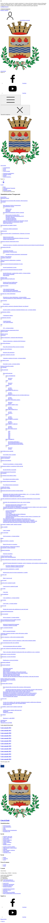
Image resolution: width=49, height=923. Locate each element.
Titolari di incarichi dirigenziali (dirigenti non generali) (11, 269)
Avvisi (4, 859)
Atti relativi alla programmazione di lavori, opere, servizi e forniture (16, 502)
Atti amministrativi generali (8, 206)
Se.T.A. (7, 414)
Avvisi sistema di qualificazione (12, 515)
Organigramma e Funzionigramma (10, 251)
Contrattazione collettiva (5, 312)
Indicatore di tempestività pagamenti (8, 620)
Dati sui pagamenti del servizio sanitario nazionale (11, 619)
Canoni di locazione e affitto (6, 555)
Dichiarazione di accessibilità (9, 892)
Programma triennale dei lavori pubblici (14, 505)
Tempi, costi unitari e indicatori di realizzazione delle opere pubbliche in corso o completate (21, 652)
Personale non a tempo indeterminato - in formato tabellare (15, 297)
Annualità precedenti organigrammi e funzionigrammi (16, 254)
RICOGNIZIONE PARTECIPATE (15, 443)
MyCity (3, 921)
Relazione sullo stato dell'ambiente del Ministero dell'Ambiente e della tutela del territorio (21, 676)
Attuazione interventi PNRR (6, 722)
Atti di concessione (4, 532)
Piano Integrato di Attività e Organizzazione (12, 205)
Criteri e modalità (4, 526)
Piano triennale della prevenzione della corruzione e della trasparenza (17, 687)
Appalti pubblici (6, 841)
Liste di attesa (3, 600)
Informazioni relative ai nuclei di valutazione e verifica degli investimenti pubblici (19, 640)
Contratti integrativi (7, 321)
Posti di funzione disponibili (8, 274)
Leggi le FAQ (6, 883)
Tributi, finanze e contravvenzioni (10, 847)
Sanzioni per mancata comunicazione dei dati (10, 241)
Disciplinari (8, 211)
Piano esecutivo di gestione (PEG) (12, 215)
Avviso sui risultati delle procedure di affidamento (16, 514)
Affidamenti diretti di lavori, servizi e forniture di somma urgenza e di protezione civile (23, 516)
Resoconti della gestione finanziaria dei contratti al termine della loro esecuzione (19, 522)
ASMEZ (7, 385)
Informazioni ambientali (5, 662)
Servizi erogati (3, 580)
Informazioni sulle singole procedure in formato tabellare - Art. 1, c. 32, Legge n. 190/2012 (21, 494)
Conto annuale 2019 (6, 746)
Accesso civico (4, 698)
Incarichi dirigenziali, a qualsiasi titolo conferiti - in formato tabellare (16, 273)
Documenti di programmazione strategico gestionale (13, 212)
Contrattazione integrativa (6, 317)
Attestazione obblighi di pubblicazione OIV (14, 566)
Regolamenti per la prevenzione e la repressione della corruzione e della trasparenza (20, 693)
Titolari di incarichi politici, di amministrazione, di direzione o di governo (15, 233)
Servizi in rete (3, 605)
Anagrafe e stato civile (7, 836)
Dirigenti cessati (4, 277)
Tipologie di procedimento (6, 460)
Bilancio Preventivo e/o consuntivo (10, 544)
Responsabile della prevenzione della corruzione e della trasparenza (16, 691)
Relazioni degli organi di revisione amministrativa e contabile (15, 572)
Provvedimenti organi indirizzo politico (8, 475)
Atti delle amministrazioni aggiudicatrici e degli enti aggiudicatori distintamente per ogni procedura (20, 498)
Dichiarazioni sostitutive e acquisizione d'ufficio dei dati (12, 466)
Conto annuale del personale (8, 289)
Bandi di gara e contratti (5, 488)
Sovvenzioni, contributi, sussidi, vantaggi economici (11, 524)
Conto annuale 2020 (6, 748)
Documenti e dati (6, 831)
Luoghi (4, 864)
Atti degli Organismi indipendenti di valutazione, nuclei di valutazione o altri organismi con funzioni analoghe (25, 563)
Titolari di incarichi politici (8, 237)
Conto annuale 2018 (6, 733)
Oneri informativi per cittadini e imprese (9, 225)
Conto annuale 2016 (6, 741)
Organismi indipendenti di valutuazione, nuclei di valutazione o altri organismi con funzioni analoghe (21, 559)
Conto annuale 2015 (6, 735)
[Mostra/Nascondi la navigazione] (11, 100)
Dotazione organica (7, 190)
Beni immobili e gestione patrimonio (8, 547)
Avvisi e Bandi (9, 513)
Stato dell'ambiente (7, 669)
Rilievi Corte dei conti (7, 578)
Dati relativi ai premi (5, 360)
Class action (3, 588)
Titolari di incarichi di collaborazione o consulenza (11, 260)
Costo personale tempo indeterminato (10, 290)
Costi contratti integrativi (8, 322)
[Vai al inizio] (1, 764)
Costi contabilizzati (4, 594)
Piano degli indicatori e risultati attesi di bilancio (10, 546)
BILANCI (10, 378)
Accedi (2, 184)
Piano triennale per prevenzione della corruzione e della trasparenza (14, 200)
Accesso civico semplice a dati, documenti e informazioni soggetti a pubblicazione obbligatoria (22, 702)
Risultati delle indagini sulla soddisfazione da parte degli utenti (15, 609)
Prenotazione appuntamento (8, 884)
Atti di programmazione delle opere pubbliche (10, 642)
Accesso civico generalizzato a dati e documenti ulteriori (14, 703)
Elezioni (4, 175)
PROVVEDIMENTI (10, 439)
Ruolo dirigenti (6, 275)
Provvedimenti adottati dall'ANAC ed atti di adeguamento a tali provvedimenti (19, 695)
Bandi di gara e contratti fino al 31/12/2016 (11, 495)
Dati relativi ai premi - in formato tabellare (11, 363)
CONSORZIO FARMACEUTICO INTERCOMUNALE (17, 395)
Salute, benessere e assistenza (9, 850)
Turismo (4, 843)
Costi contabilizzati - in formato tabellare (11, 597)
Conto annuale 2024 (6, 759)
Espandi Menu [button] (3, 197)
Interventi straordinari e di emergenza (8, 679)
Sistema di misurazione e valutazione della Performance (12, 337)
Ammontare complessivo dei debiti (10, 625)
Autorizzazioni (6, 851)
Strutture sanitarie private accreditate (8, 678)
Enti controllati (3, 367)
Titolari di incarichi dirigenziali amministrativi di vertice (12, 263)
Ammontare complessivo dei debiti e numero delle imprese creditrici (14, 633)
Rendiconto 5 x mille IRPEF (9, 718)
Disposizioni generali (5, 198)
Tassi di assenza (4, 300)
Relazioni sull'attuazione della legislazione (11, 674)
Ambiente (5, 849)
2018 (9, 433)
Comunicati (5, 858)
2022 (9, 438)
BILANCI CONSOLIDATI (11, 428)
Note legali (5, 891)
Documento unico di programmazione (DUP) (15, 216)
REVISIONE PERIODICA (13, 441)
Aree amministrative (7, 826)
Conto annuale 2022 (6, 754)
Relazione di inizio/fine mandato (7, 366)
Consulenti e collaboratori (6, 257)
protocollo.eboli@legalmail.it (9, 881)
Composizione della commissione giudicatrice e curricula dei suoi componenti (18, 519)
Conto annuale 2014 (6, 738)
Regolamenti (8, 210)
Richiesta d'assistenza (7, 886)
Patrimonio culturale (7, 174)
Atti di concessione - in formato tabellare (11, 536)
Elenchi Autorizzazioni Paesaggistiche (8, 471)
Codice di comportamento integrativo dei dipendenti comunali (15, 220)
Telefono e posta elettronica (6, 256)
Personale (5, 189)
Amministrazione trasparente (9, 888)
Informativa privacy (7, 890)
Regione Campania (4, 10)
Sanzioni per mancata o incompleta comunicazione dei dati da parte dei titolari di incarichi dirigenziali (23, 245)
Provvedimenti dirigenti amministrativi (8, 481)
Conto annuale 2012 (6, 730)
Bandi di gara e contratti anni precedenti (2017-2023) (13, 496)
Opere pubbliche (4, 634)
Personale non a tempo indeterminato (8, 293)
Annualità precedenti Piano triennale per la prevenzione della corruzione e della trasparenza (24, 689)
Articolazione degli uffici (6, 247)
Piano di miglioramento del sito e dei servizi (12, 893)
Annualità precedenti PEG (11, 218)
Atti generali (3, 201)
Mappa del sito (3, 919)
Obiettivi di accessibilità (8, 712)
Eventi (4, 865)
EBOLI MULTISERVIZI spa (12, 409)
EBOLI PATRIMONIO (10, 375)
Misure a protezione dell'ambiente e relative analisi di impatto (15, 673)
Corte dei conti (3, 574)
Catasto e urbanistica (7, 842)
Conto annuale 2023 (6, 756)
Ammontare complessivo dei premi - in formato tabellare (14, 358)
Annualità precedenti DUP (11, 219)
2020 (9, 435)
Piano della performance (5, 343)
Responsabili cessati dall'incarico (9, 283)
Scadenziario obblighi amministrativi (10, 228)
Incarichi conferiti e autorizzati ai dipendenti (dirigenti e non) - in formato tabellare (19, 309)
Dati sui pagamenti (4, 613)
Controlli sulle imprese (5, 487)
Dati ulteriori (3, 714)
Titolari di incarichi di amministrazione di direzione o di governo (16, 238)
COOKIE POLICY (4, 6)
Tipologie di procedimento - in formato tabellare (12, 464)
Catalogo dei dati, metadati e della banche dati (12, 710)
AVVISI (10, 379)
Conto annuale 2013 (6, 728)
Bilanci (2, 538)
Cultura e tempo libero (7, 837)
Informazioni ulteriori (10, 517)
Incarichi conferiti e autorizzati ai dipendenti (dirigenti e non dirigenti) (14, 306)
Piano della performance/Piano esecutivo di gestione (13, 346)
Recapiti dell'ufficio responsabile (9, 469)
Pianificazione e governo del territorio (8, 654)
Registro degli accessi (7, 704)
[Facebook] (3, 181)
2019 (9, 434)
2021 (9, 437)
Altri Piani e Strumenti (10, 217)
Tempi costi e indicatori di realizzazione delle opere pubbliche (13, 648)
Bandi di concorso (4, 331)
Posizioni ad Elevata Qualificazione (8, 278)
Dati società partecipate (7, 373)
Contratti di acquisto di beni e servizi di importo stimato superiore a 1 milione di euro (20, 521)
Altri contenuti (3, 681)
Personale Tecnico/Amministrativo (10, 830)
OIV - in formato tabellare (8, 328)
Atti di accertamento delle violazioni (10, 696)
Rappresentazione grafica (6, 456)
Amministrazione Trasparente (9, 188)
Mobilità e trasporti (7, 844)
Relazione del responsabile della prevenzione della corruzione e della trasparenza (19, 694)
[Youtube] (3, 182)
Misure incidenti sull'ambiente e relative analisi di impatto (14, 671)
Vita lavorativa (6, 838)
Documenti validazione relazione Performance (15, 565)
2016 (9, 431)
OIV (1, 324)
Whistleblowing (4, 720)
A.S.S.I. (7, 445)
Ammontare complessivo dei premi (8, 354)
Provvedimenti (3, 473)
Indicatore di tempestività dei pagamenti (11, 624)
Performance (3, 335)
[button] (6, 167)
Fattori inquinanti (6, 670)
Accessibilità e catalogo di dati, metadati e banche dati (11, 706)
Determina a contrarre (10, 511)
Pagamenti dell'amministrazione (7, 611)
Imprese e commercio (7, 839)
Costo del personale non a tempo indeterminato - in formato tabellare (17, 298)
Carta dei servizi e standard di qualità (8, 582)
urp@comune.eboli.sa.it (8, 879)
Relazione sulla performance (6, 349)
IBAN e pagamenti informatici (7, 627)
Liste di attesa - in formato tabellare (10, 603)
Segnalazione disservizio (8, 885)
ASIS (7, 380)
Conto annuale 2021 (6, 751)
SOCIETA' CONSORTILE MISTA (13, 399)
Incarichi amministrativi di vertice (9, 267)
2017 (9, 432)
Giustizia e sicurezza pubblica (9, 846)
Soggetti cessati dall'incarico (8, 239)
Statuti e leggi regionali (7, 223)
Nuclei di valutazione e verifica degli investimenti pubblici (12, 637)
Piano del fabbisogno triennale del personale (12, 291)
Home (4, 187)
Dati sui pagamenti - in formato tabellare (11, 617)
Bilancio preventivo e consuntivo (7, 540)
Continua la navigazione (5, 9)
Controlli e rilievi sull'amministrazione (8, 557)
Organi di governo (6, 825)
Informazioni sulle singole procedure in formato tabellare (12, 490)
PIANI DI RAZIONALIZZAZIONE (15, 444)
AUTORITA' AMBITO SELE (12, 404)
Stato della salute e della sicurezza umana (11, 675)
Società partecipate (4, 369)
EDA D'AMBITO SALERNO (12, 419)
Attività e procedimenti (5, 458)
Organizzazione (4, 231)
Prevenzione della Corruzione (6, 683)
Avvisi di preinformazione (11, 510)
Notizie (4, 857)
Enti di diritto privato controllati (7, 451)
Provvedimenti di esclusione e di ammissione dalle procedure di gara (16, 518)
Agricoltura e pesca (7, 852)
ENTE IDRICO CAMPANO (12, 423)
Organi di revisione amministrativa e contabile (10, 568)
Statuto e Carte (9, 209)
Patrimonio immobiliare (5, 550)
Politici (4, 829)
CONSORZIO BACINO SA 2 (12, 390)
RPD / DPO (3, 721)
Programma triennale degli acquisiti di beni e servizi (16, 504)
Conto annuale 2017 (6, 743)
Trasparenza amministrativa (8, 173)
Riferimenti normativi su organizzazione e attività (13, 221)
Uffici (4, 828)
